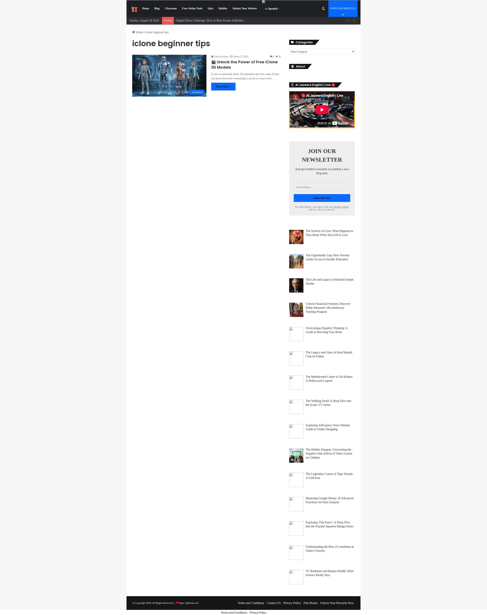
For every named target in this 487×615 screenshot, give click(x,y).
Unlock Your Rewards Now (337, 603)
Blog (157, 8)
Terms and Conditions (251, 603)
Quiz (210, 8)
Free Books (311, 603)
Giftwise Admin (221, 56)
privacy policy (341, 207)
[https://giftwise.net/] (134, 8)
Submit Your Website (244, 8)
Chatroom (171, 8)
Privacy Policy (292, 603)
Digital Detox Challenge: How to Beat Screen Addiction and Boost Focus (220, 20)
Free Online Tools (192, 8)
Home (145, 8)
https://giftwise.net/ (189, 603)
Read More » (223, 86)
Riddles (223, 8)
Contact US (274, 603)
